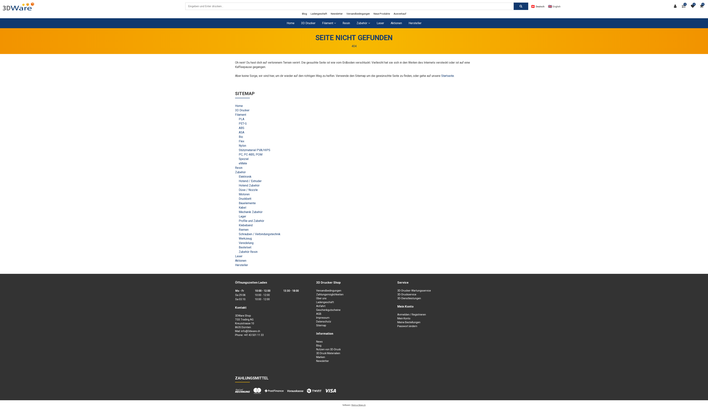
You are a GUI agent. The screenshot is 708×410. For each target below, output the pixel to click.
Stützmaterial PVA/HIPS (254, 150)
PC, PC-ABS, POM (250, 154)
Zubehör (240, 172)
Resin (346, 23)
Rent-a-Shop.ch (358, 405)
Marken (320, 357)
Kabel (242, 207)
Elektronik (245, 176)
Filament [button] (327, 23)
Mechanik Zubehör (251, 212)
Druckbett (245, 198)
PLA (241, 119)
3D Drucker (308, 23)
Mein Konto (403, 318)
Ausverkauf (400, 13)
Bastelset (245, 247)
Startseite (447, 76)
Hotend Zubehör (249, 185)
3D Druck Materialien (328, 353)
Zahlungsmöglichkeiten (329, 294)
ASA (241, 132)
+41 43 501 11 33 (254, 335)
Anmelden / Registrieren (411, 314)
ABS (241, 128)
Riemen (244, 229)
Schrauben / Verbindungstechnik (259, 234)
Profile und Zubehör (251, 221)
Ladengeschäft (319, 13)
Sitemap (321, 325)
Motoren (244, 194)
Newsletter (337, 13)
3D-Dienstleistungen (409, 298)
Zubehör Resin (248, 252)
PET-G (243, 123)
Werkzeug (245, 238)
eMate (243, 163)
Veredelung (246, 243)
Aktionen (396, 23)
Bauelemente (247, 203)
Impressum (322, 317)
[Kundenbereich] (676, 6)
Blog (304, 13)
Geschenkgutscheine (328, 309)
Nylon (242, 145)
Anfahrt (320, 306)
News (319, 341)
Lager (242, 216)
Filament (240, 114)
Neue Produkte (382, 13)
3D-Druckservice (406, 294)
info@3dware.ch (250, 331)
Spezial (244, 159)
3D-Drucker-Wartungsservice (414, 290)
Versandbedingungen (358, 13)
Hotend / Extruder (250, 181)
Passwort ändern (407, 326)
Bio (241, 137)
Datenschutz (323, 321)
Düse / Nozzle (248, 190)
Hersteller (415, 23)
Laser (380, 23)
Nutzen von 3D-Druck (328, 349)
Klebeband (246, 225)
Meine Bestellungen (408, 322)
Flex (241, 141)
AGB (318, 313)
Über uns (321, 298)
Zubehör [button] (362, 23)
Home (290, 23)
